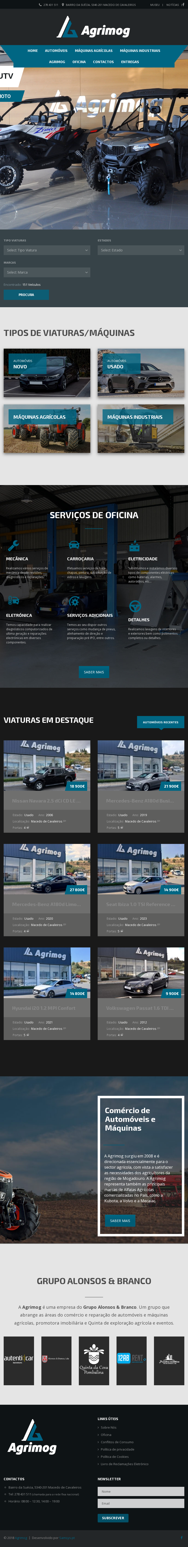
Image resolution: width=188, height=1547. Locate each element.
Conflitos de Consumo (117, 1442)
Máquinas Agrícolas (94, 50)
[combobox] (47, 250)
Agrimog (57, 62)
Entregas (130, 62)
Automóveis (56, 50)
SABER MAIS (94, 672)
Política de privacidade (117, 1449)
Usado (115, 366)
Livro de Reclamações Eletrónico (125, 1464)
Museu (155, 5)
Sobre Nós (109, 1427)
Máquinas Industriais (140, 50)
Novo (20, 366)
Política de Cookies (115, 1456)
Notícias (172, 5)
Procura (26, 295)
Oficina (79, 62)
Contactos (103, 62)
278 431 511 (51, 5)
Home (33, 50)
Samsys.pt (67, 1538)
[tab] (160, 722)
